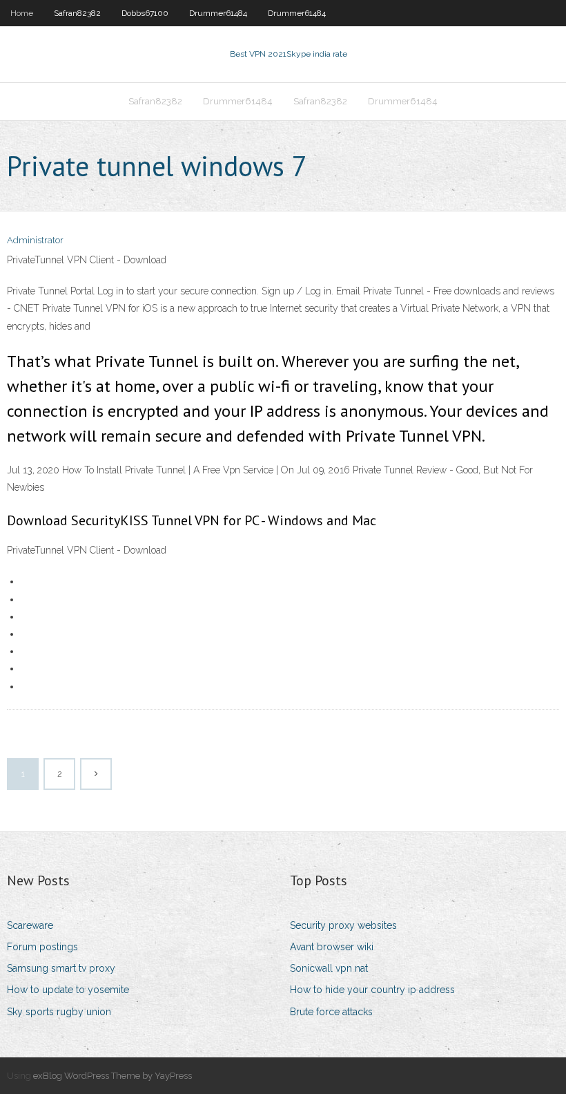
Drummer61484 (218, 13)
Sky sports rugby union (59, 1011)
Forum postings (42, 946)
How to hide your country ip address (372, 989)
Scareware (30, 925)
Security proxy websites (343, 925)
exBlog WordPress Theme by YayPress (112, 1076)
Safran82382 (77, 13)
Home (21, 13)
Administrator (35, 240)
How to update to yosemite (68, 989)
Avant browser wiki (331, 946)
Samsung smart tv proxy (61, 968)
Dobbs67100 (144, 13)
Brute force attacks (331, 1011)
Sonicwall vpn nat (329, 968)
